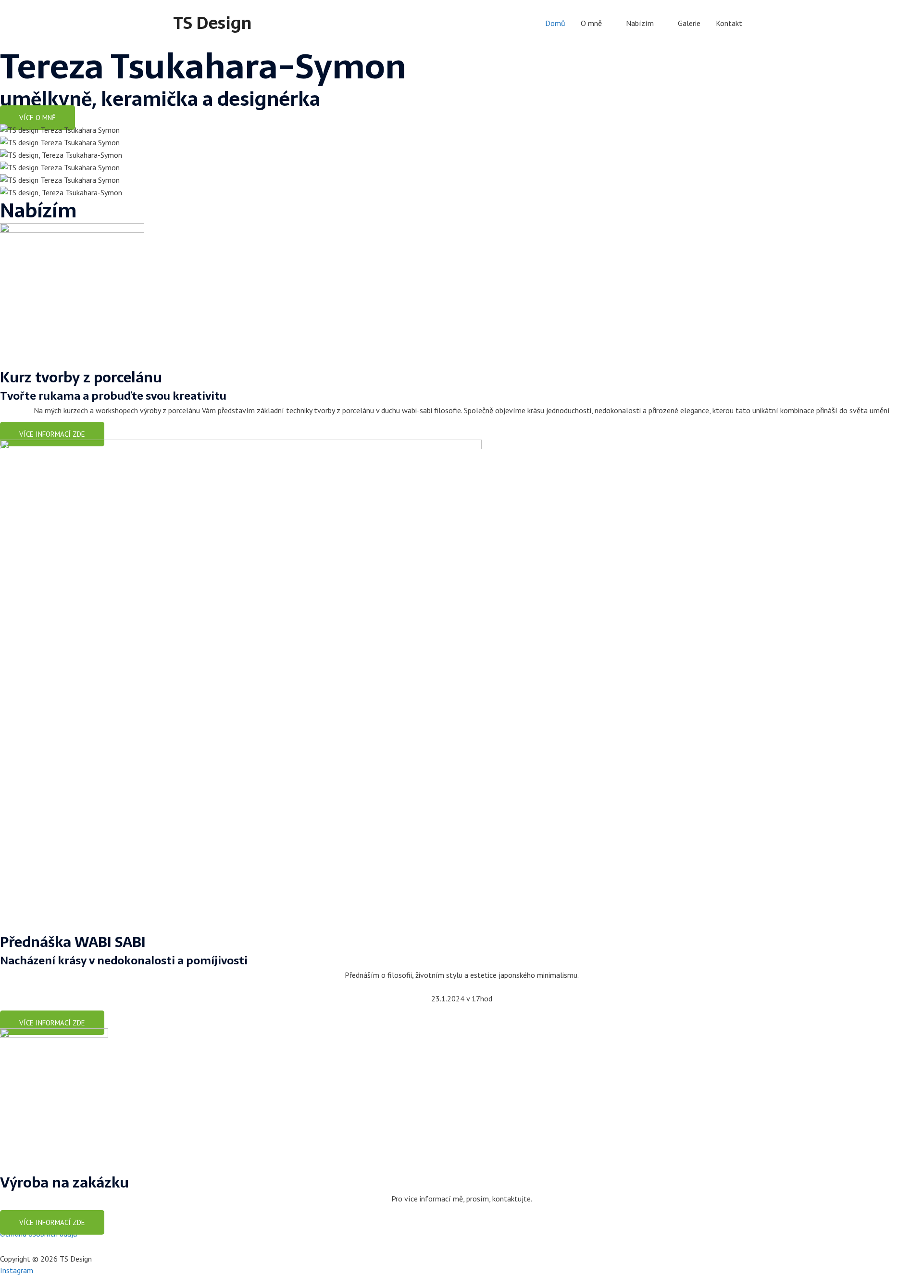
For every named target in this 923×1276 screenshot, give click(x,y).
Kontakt (729, 23)
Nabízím (640, 23)
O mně (591, 23)
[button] (37, 117)
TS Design (212, 23)
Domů (555, 23)
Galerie (689, 23)
